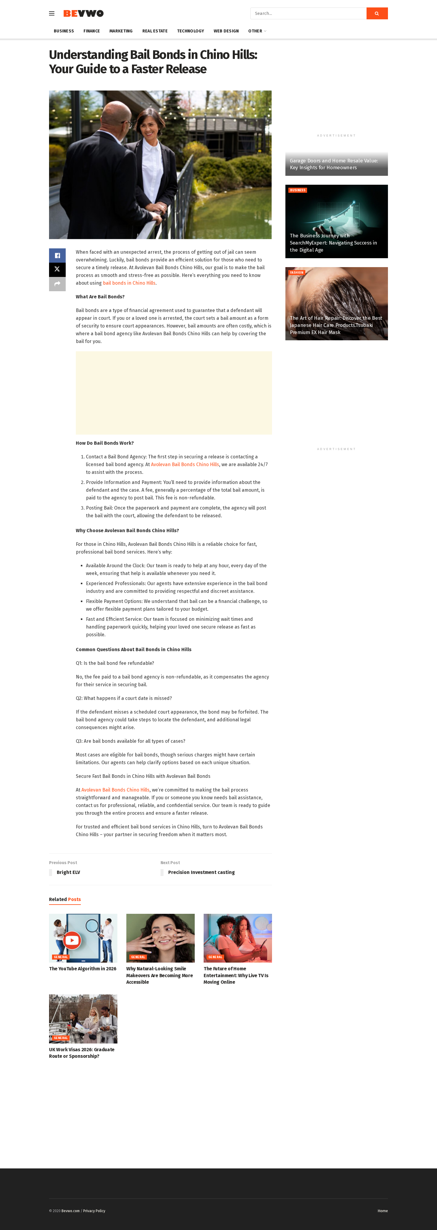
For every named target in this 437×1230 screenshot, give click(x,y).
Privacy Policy (94, 1211)
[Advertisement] (174, 393)
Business (64, 31)
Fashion (297, 273)
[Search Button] (377, 13)
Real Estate (155, 31)
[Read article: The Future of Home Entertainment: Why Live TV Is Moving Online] (238, 938)
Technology (190, 31)
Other (255, 31)
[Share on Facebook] (57, 255)
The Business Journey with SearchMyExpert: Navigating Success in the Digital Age (333, 243)
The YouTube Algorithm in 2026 (83, 969)
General (61, 957)
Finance (92, 31)
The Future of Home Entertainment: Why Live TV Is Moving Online (236, 975)
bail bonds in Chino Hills (129, 283)
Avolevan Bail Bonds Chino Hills (185, 464)
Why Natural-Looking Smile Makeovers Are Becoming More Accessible (159, 975)
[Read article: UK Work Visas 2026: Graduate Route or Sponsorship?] (83, 1018)
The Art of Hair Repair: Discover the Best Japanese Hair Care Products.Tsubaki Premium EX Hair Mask (336, 325)
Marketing (121, 31)
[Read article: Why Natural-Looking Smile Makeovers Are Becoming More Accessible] (160, 938)
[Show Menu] (51, 13)
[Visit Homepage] (83, 13)
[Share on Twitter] (57, 270)
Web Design (226, 31)
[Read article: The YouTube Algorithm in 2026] (83, 938)
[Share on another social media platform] (57, 284)
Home (383, 1211)
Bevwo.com (71, 1211)
